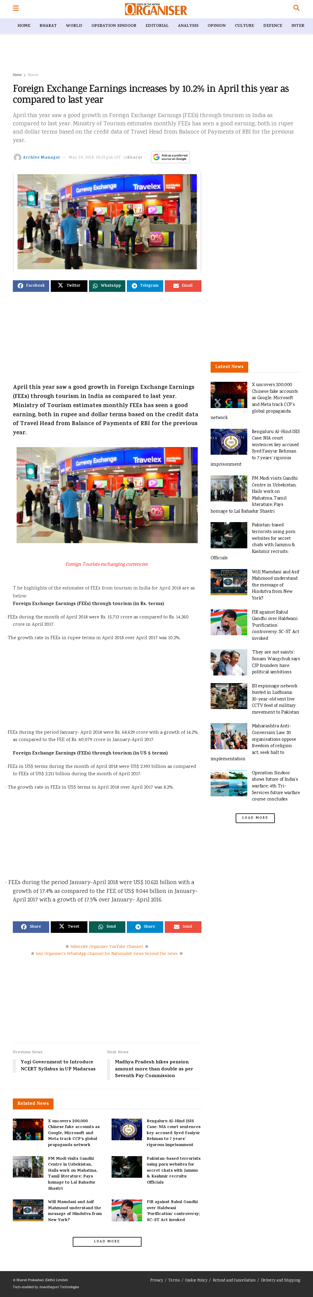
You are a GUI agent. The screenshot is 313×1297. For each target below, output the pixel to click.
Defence (272, 26)
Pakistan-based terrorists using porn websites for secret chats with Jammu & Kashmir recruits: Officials (174, 1170)
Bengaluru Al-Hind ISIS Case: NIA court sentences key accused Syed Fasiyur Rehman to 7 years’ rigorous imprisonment (174, 1133)
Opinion (217, 26)
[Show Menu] (16, 9)
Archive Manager (42, 158)
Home (23, 26)
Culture (244, 26)
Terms (174, 1281)
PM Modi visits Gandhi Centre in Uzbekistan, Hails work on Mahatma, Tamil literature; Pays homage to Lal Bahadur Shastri (72, 1173)
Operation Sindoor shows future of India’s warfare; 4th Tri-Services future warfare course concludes (276, 786)
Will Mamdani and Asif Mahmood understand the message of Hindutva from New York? (75, 1211)
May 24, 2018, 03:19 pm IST (95, 158)
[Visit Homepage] (156, 9)
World (74, 26)
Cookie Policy (196, 1281)
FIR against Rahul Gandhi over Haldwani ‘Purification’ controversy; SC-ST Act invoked (173, 1211)
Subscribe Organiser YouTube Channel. (107, 947)
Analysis (188, 26)
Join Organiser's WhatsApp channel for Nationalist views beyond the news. (107, 954)
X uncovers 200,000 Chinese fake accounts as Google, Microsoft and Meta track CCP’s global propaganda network (74, 1133)
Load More (107, 1242)
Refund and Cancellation (234, 1281)
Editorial (157, 26)
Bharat (48, 26)
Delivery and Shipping (280, 1281)
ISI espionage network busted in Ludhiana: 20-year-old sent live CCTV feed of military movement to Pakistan (275, 699)
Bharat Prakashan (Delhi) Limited (42, 1280)
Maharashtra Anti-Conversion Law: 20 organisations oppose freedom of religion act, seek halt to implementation (253, 743)
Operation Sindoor (113, 26)
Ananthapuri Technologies (59, 1287)
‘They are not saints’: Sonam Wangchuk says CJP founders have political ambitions (276, 662)
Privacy (156, 1281)
